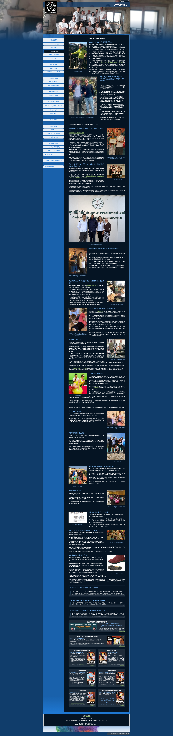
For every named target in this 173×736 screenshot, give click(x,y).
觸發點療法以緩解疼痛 (92, 285)
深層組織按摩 (110, 62)
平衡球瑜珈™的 (95, 387)
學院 (89, 716)
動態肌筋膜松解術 (118, 62)
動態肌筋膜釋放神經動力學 (79, 177)
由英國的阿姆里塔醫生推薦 (76, 133)
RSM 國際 (86, 716)
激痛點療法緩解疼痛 (91, 176)
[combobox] (124, 1)
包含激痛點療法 (102, 62)
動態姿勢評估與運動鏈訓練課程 (79, 368)
